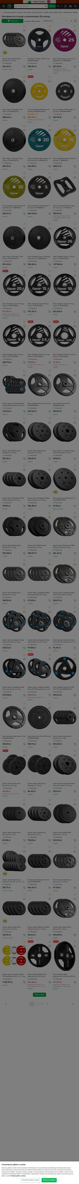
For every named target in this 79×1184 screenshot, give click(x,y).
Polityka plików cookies (18, 1176)
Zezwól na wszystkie (49, 1180)
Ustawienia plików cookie (30, 1180)
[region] (39, 1172)
